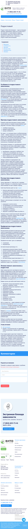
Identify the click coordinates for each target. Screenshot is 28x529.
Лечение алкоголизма (6, 482)
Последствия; (7, 49)
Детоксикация (6, 327)
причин (22, 125)
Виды (13, 20)
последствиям (23, 65)
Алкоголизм (8, 20)
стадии (19, 188)
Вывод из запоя (19, 482)
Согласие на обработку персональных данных (20, 518)
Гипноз (16, 475)
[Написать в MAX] (24, 516)
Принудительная (4, 492)
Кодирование (18, 456)
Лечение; (6, 51)
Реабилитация (18, 449)
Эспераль (17, 473)
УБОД (16, 452)
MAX (9, 4)
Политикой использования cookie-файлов (8, 527)
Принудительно (18, 447)
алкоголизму (22, 262)
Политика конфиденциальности (19, 515)
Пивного (3, 488)
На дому (16, 443)
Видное (3, 449)
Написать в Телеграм (13, 3)
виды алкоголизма (20, 279)
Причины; (6, 47)
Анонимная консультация (14, 1)
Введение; (6, 44)
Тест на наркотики (19, 445)
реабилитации (19, 218)
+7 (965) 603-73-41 (14, 12)
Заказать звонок (8, 429)
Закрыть (25, 525)
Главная (2, 20)
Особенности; (7, 46)
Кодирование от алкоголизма (19, 466)
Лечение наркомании (20, 440)
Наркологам (4, 99)
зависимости (4, 116)
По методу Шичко (4, 486)
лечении (9, 310)
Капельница (17, 492)
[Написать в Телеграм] (24, 520)
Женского (3, 490)
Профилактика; (7, 50)
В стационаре (18, 488)
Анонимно (17, 490)
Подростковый (19, 20)
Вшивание (17, 477)
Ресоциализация (18, 454)
